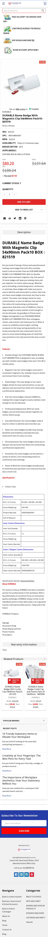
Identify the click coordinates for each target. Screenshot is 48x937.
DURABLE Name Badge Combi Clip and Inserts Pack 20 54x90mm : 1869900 (36, 690)
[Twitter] (15, 218)
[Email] (4, 218)
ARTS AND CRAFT (33, 901)
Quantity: (7, 189)
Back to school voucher (12, 896)
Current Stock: (11, 183)
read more (6, 749)
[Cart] (45, 3)
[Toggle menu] (3, 3)
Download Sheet (27, 581)
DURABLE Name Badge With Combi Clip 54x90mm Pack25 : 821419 (12, 690)
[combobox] (24, 10)
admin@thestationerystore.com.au (24, 857)
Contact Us (7, 929)
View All (29, 922)
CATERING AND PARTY (35, 917)
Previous (41, 658)
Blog (4, 920)
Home (4, 925)
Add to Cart (15, 681)
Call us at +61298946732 (24, 868)
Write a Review (8, 125)
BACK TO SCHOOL (33, 896)
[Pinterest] (25, 218)
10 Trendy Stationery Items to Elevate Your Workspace (19, 735)
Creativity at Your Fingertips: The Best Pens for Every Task (21, 757)
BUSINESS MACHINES (35, 913)
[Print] (10, 218)
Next (44, 658)
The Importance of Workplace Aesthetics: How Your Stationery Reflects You (21, 780)
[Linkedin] (20, 218)
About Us (6, 916)
